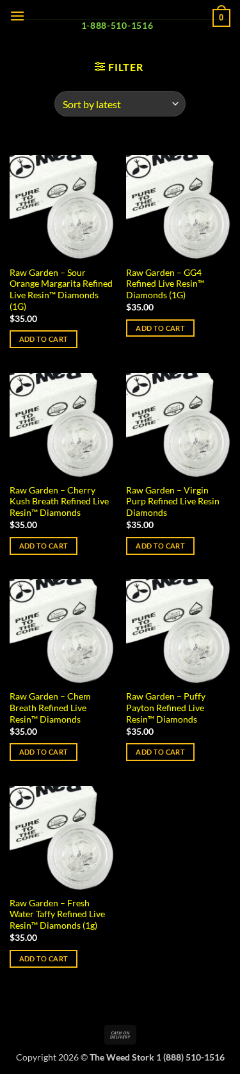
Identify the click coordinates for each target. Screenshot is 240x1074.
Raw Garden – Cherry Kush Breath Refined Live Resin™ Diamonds (59, 501)
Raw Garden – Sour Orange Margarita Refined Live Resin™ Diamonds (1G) (61, 290)
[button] (17, 15)
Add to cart (43, 339)
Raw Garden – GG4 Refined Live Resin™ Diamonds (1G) (165, 284)
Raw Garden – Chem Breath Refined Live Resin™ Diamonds (50, 707)
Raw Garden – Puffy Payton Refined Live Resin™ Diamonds (165, 707)
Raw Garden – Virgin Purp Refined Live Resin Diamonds (173, 501)
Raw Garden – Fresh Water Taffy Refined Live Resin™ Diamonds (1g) (57, 914)
